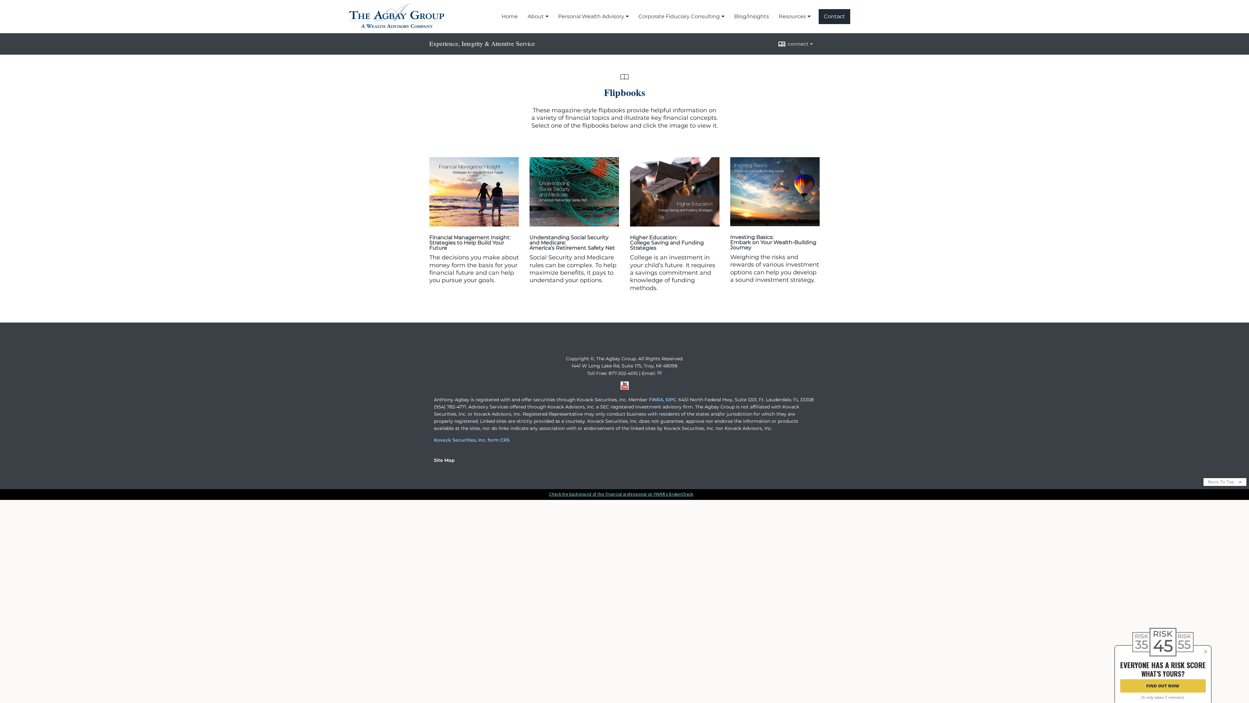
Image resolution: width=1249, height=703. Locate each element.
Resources (792, 16)
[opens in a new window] (474, 225)
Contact (834, 16)
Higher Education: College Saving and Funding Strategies (667, 242)
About (536, 16)
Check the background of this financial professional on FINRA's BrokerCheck (621, 494)
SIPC (670, 400)
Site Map (444, 460)
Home (510, 16)
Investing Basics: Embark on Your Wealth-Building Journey (773, 242)
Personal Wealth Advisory (591, 16)
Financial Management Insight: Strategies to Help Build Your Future (469, 242)
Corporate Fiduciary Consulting (679, 16)
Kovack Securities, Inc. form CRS (472, 440)
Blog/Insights (751, 16)
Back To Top (1222, 481)
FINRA (656, 400)
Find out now (1162, 686)
